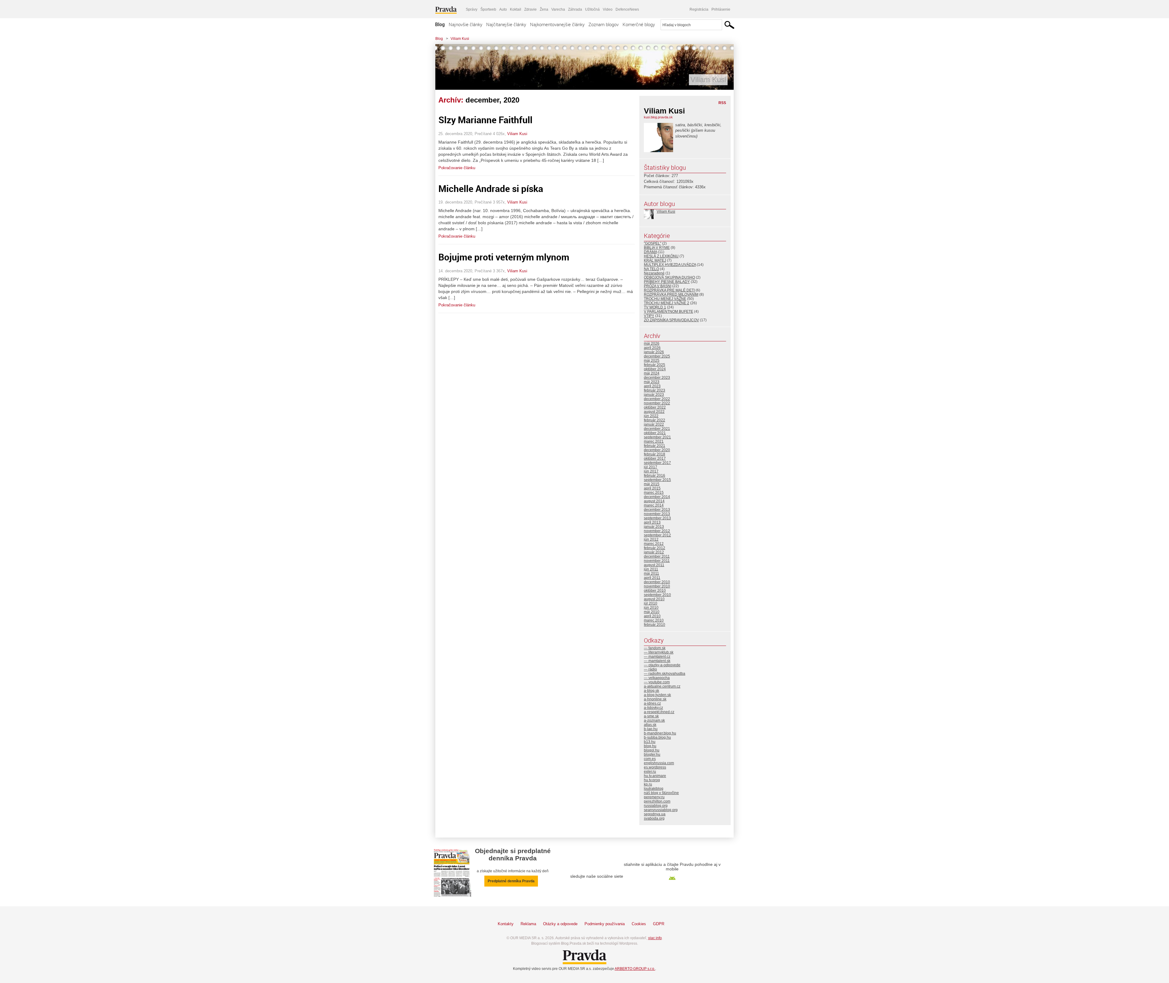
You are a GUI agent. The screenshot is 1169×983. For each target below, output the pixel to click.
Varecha (558, 9)
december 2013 (657, 509)
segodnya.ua (654, 814)
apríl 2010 (652, 616)
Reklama (528, 924)
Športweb (488, 9)
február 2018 (654, 454)
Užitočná (592, 9)
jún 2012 (651, 539)
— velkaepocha (657, 678)
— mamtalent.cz (657, 656)
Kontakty (506, 924)
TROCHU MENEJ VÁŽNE (665, 299)
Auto (503, 9)
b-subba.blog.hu (657, 737)
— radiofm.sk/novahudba (664, 673)
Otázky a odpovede (560, 924)
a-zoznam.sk (654, 720)
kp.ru (648, 784)
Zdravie (530, 9)
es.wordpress (655, 767)
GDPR (658, 924)
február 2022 (654, 420)
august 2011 (654, 565)
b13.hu (649, 742)
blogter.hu (652, 754)
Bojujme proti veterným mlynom (503, 257)
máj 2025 (651, 360)
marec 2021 (654, 441)
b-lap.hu (651, 729)
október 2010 (655, 590)
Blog (440, 24)
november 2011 (657, 561)
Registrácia (699, 9)
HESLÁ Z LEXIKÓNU (661, 256)
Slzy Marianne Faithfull (485, 119)
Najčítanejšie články (506, 24)
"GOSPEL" (652, 243)
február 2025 (654, 365)
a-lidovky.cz (653, 708)
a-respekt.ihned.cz (659, 712)
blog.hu (650, 746)
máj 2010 (651, 612)
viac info (655, 938)
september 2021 (657, 437)
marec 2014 (654, 505)
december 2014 (657, 497)
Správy (471, 9)
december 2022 (657, 399)
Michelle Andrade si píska (490, 188)
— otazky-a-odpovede (662, 665)
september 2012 (657, 535)
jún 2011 (651, 569)
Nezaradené (654, 273)
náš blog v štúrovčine (661, 793)
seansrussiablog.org (661, 810)
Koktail (515, 9)
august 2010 (654, 599)
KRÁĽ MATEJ (655, 260)
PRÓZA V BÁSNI (657, 286)
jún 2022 (651, 416)
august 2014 (654, 501)
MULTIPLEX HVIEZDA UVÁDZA (670, 265)
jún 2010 (651, 607)
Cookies (639, 924)
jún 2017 (651, 471)
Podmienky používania (604, 924)
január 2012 (654, 552)
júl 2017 (650, 467)
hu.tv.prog (652, 780)
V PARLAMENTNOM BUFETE (668, 311)
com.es (650, 759)
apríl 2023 (652, 386)
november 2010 (657, 586)
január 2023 (654, 394)
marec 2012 (654, 544)
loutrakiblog (653, 788)
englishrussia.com (659, 763)
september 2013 (657, 518)
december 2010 (657, 582)
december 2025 (657, 356)
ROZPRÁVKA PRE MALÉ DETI (669, 290)
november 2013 (657, 514)
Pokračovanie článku (456, 168)
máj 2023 (651, 382)
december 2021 (657, 429)
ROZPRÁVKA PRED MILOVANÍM (671, 294)
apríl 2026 (652, 348)
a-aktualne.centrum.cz (662, 686)
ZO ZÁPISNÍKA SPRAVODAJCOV (671, 320)
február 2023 (654, 390)
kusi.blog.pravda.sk (658, 117)
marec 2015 (654, 492)
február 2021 (654, 446)
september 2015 (657, 480)
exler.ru (650, 771)
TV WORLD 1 (655, 307)
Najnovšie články (465, 24)
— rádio (650, 669)
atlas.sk (650, 725)
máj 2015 (651, 484)
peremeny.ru (654, 797)
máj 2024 (651, 373)
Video (608, 9)
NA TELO (651, 269)
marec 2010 (654, 620)
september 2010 (657, 595)
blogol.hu (651, 750)
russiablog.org (656, 805)
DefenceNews (627, 9)
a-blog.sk (651, 690)
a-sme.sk (651, 716)
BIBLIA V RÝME (657, 248)
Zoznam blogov (603, 24)
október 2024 (655, 369)
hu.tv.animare (655, 776)
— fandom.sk (654, 648)
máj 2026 (651, 343)
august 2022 (654, 412)
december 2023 (657, 377)
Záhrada (575, 9)
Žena (544, 9)
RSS (722, 103)
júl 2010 (650, 603)
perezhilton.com (657, 801)
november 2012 (657, 531)
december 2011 (657, 556)
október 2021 (655, 433)
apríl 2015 (652, 488)
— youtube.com (657, 682)
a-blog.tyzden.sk (657, 695)
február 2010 (654, 624)
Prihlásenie (720, 9)
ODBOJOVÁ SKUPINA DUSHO (669, 277)
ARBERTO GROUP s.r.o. (635, 969)
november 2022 (657, 403)
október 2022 (655, 407)
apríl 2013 (652, 522)
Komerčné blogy (639, 24)
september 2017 (657, 463)
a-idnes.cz (652, 703)
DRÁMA (650, 252)
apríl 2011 (652, 578)
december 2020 (657, 450)
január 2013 (654, 527)
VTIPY (649, 316)
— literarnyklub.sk (658, 652)
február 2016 (654, 475)
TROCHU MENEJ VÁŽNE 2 (666, 303)
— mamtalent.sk (657, 661)
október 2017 (655, 458)
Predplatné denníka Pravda (511, 881)
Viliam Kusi (460, 39)
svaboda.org (654, 818)
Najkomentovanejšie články (557, 24)
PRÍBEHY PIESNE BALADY (667, 282)
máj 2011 (651, 573)
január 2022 (654, 424)
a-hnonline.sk (655, 699)
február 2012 (654, 548)
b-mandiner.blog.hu (660, 733)
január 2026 (654, 352)
